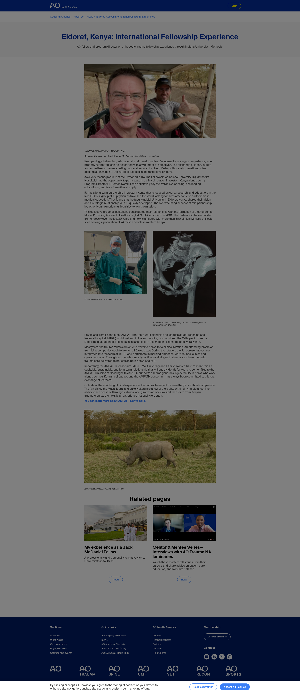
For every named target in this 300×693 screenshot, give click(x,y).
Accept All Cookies (235, 686)
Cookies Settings (203, 686)
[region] (150, 687)
